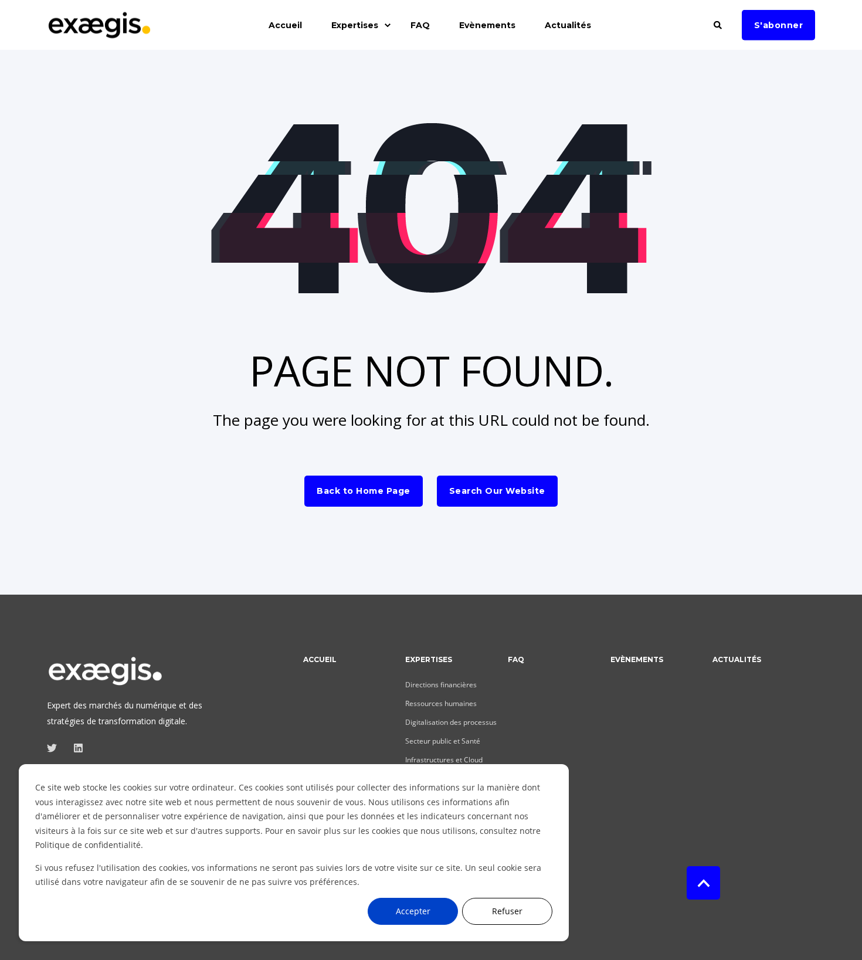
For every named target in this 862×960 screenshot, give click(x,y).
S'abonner (778, 24)
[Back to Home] (99, 32)
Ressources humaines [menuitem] (441, 703)
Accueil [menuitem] (285, 25)
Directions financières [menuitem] (441, 685)
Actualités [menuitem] (568, 25)
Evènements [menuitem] (487, 25)
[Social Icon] (55, 748)
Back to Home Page (363, 491)
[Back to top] (703, 883)
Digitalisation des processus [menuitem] (451, 722)
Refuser (507, 911)
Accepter (413, 911)
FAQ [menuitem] (420, 25)
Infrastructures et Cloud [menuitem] (444, 760)
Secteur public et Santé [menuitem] (442, 741)
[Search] (719, 23)
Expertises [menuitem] (354, 25)
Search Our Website (497, 491)
